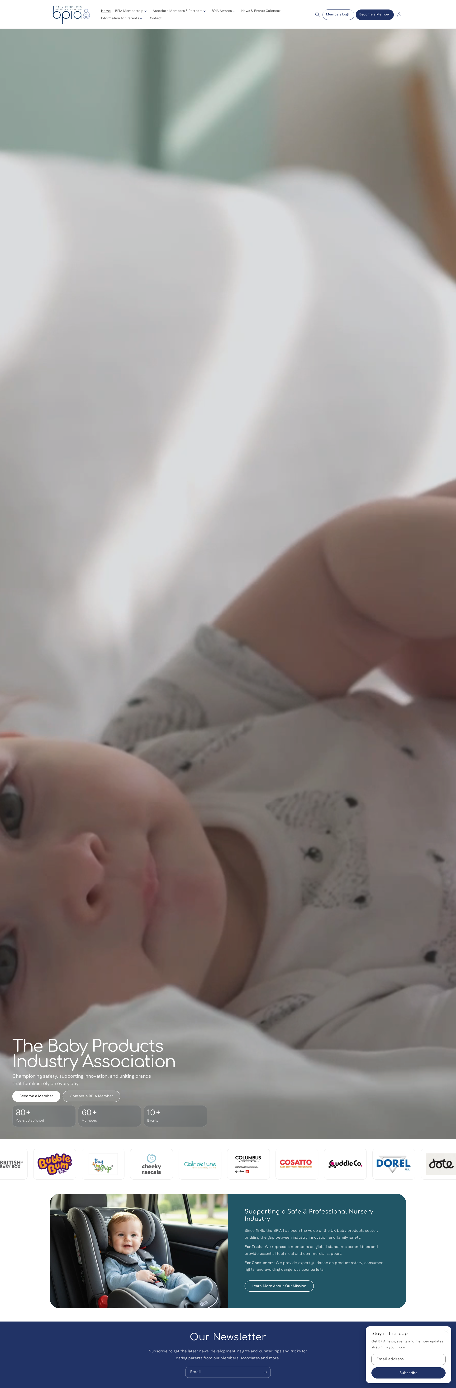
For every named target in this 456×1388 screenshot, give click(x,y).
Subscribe (408, 1372)
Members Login (338, 14)
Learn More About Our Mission (279, 1285)
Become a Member (374, 14)
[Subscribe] (265, 1372)
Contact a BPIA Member (91, 1096)
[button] (131, 11)
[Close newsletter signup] (446, 1331)
